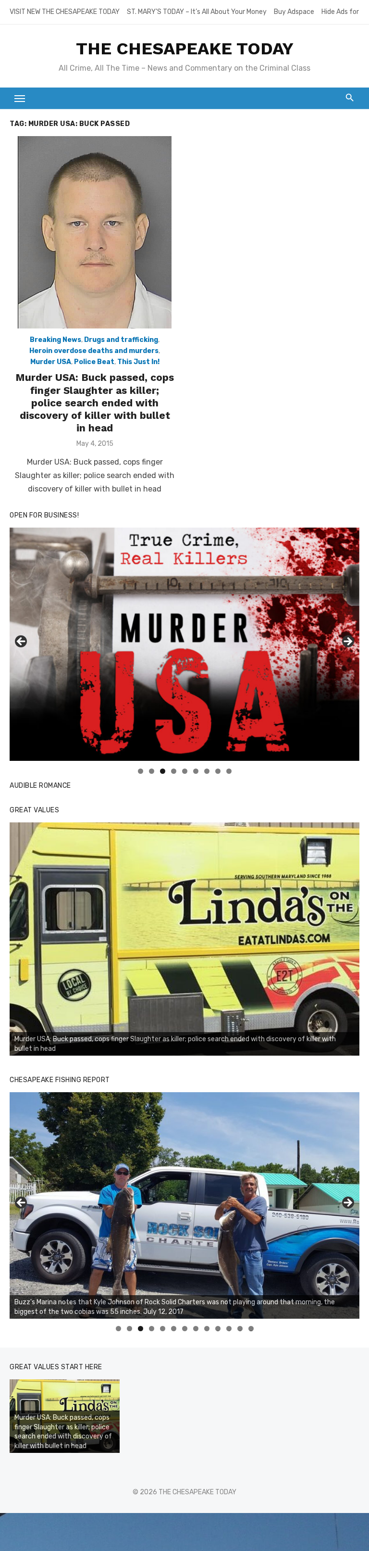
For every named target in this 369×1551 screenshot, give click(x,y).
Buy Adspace (294, 12)
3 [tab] (162, 771)
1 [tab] (140, 771)
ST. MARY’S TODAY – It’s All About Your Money (197, 12)
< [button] (21, 642)
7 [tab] (206, 771)
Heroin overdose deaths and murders (94, 351)
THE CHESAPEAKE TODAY (185, 48)
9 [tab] (229, 771)
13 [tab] (251, 1328)
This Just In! (138, 362)
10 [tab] (218, 1328)
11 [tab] (229, 1328)
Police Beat (94, 362)
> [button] (347, 642)
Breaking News (55, 340)
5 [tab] (184, 771)
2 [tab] (151, 771)
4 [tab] (173, 771)
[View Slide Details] (184, 939)
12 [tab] (240, 1328)
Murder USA (50, 362)
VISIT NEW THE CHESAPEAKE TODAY (65, 12)
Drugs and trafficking (121, 340)
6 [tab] (195, 771)
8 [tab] (218, 771)
